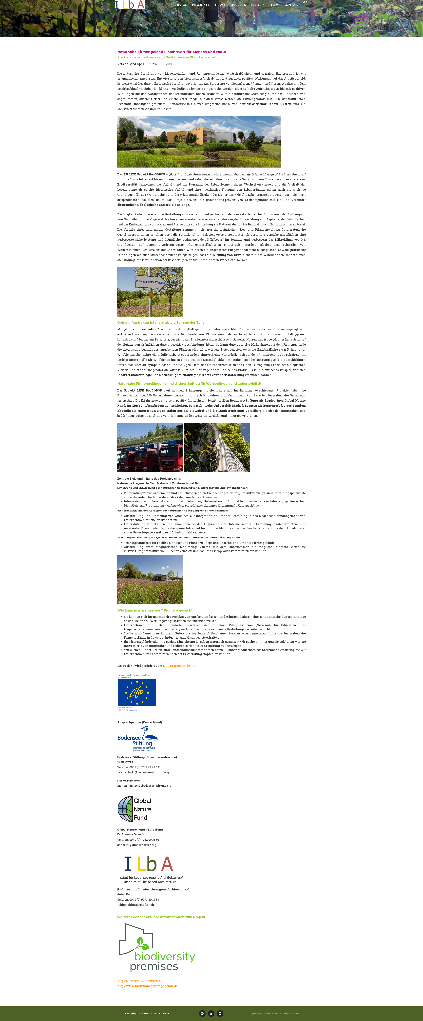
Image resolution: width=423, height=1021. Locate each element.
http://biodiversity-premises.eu (139, 981)
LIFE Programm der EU (179, 666)
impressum (291, 1013)
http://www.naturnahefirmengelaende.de (147, 986)
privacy (257, 1013)
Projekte (201, 5)
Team (274, 5)
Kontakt (292, 5)
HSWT (220, 5)
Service (180, 5)
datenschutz (272, 1013)
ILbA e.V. (130, 5)
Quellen (238, 5)
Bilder (257, 5)
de (305, 2)
